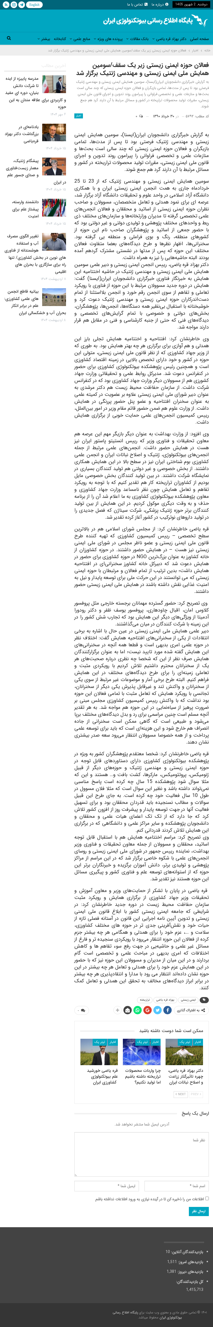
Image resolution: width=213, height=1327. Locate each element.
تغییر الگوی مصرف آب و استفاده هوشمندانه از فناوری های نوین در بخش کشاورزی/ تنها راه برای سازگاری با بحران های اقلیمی (35, 254)
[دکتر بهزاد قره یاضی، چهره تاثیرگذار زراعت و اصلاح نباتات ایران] (184, 1052)
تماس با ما (135, 5)
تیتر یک (185, 1042)
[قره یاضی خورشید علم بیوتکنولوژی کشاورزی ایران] (99, 1052)
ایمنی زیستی (188, 1000)
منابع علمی (81, 39)
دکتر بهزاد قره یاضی (171, 39)
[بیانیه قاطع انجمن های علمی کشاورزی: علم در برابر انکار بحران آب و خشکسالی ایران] (54, 297)
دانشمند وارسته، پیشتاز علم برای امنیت (25, 209)
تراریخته (145, 1000)
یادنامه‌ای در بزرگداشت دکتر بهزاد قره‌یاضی (22, 134)
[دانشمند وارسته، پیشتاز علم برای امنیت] (54, 208)
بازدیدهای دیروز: (189, 1272)
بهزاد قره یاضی (165, 1000)
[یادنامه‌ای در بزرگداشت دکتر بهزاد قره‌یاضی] (54, 132)
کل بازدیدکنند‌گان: (189, 1282)
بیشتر (45, 39)
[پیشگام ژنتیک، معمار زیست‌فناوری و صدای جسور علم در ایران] (54, 166)
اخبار (78, 116)
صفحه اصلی (199, 39)
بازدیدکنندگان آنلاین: (186, 1252)
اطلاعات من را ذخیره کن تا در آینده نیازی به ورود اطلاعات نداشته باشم (149, 1199)
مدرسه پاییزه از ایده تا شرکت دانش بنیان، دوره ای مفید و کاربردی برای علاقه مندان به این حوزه (35, 92)
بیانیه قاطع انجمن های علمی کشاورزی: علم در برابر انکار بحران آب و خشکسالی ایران (35, 302)
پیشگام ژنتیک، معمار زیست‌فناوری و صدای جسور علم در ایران (36, 172)
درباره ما (158, 5)
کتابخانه (60, 39)
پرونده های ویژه (110, 39)
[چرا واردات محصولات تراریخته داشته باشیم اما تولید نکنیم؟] (142, 1052)
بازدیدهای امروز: (190, 1262)
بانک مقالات (139, 39)
